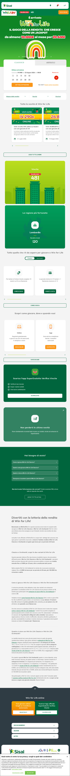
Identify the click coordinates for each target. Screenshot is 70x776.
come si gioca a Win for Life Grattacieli (23, 611)
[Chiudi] (67, 757)
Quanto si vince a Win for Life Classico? (24, 473)
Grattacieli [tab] (40, 258)
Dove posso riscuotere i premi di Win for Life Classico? (28, 478)
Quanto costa (50, 291)
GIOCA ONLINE (63, 12)
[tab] (19, 62)
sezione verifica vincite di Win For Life (24, 678)
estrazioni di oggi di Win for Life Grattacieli (41, 591)
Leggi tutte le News (35, 154)
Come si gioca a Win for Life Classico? (24, 462)
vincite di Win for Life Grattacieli (29, 666)
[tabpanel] (35, 77)
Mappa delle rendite (12, 96)
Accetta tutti (30, 772)
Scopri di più (51, 347)
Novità (35, 96)
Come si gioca (18, 291)
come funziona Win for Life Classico (32, 598)
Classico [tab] (29, 258)
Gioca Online (19, 347)
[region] (35, 765)
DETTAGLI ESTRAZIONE (22, 85)
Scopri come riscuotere (51, 85)
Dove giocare (35, 359)
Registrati (23, 712)
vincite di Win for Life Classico (21, 650)
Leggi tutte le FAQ (34, 497)
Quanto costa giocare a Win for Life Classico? (26, 467)
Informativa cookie (17, 769)
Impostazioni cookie (17, 772)
